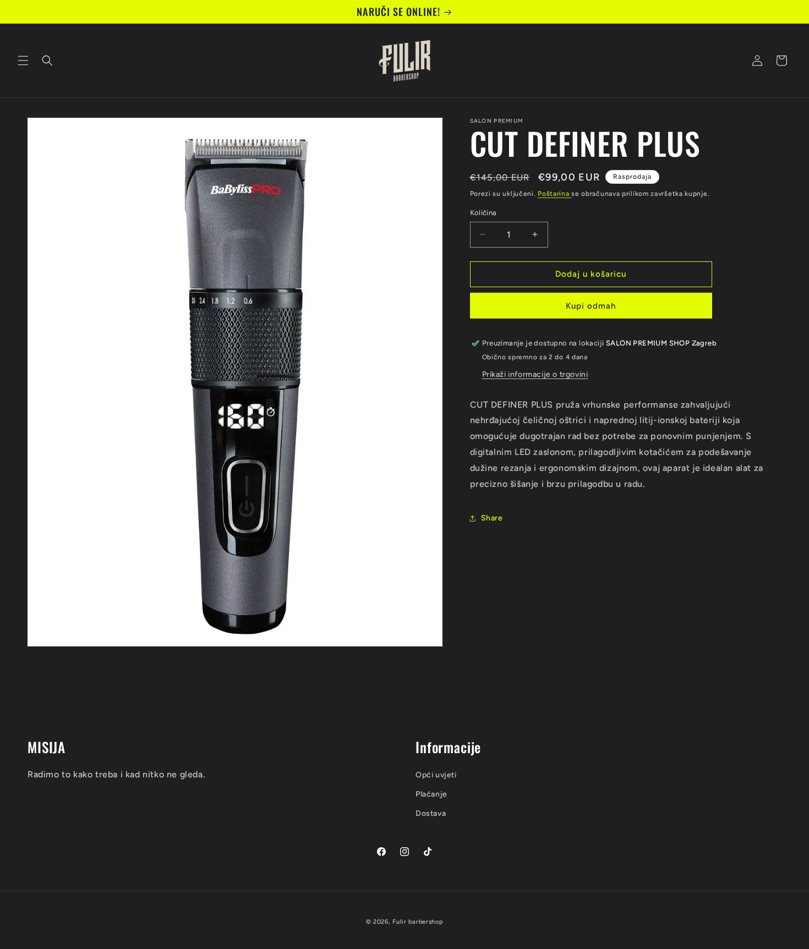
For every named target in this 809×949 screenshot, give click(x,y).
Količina (483, 213)
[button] (23, 60)
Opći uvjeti (436, 775)
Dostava (431, 813)
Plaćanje (431, 794)
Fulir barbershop (417, 921)
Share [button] (492, 518)
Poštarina (554, 194)
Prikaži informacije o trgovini (535, 374)
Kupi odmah (591, 306)
